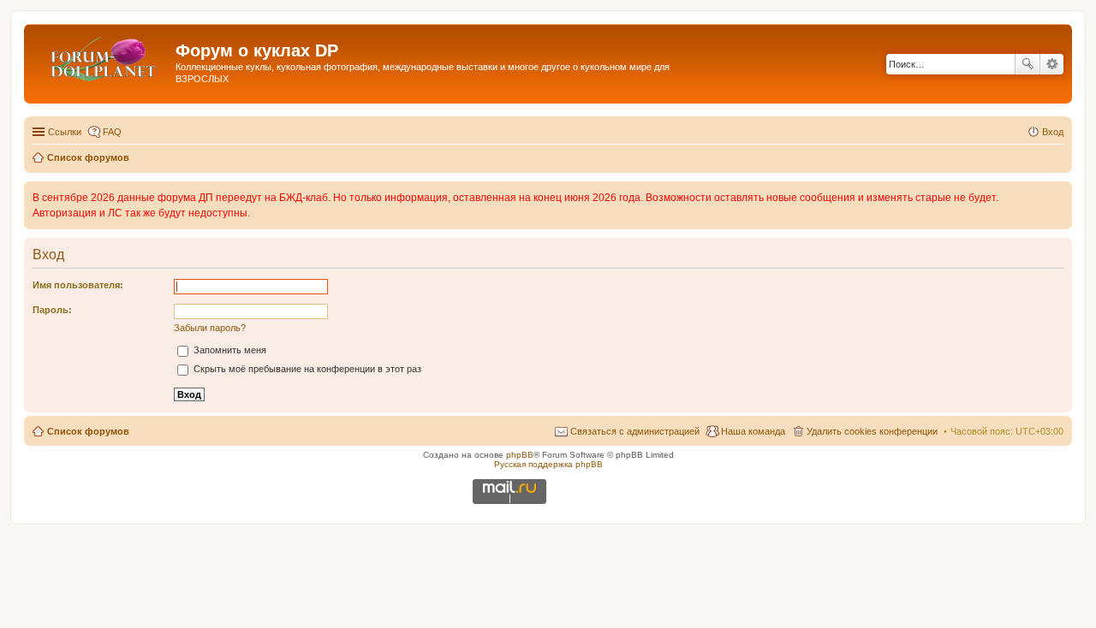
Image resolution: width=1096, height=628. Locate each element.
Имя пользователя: (78, 285)
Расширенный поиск (1051, 64)
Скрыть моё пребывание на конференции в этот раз (306, 369)
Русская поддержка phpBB (548, 464)
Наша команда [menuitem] (753, 431)
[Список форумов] (102, 55)
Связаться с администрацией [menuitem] (635, 431)
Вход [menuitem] (1052, 132)
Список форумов (88, 431)
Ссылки (64, 132)
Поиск (1027, 64)
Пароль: (52, 310)
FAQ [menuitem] (112, 132)
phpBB (519, 454)
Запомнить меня (228, 350)
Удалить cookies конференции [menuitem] (872, 431)
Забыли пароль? (210, 328)
